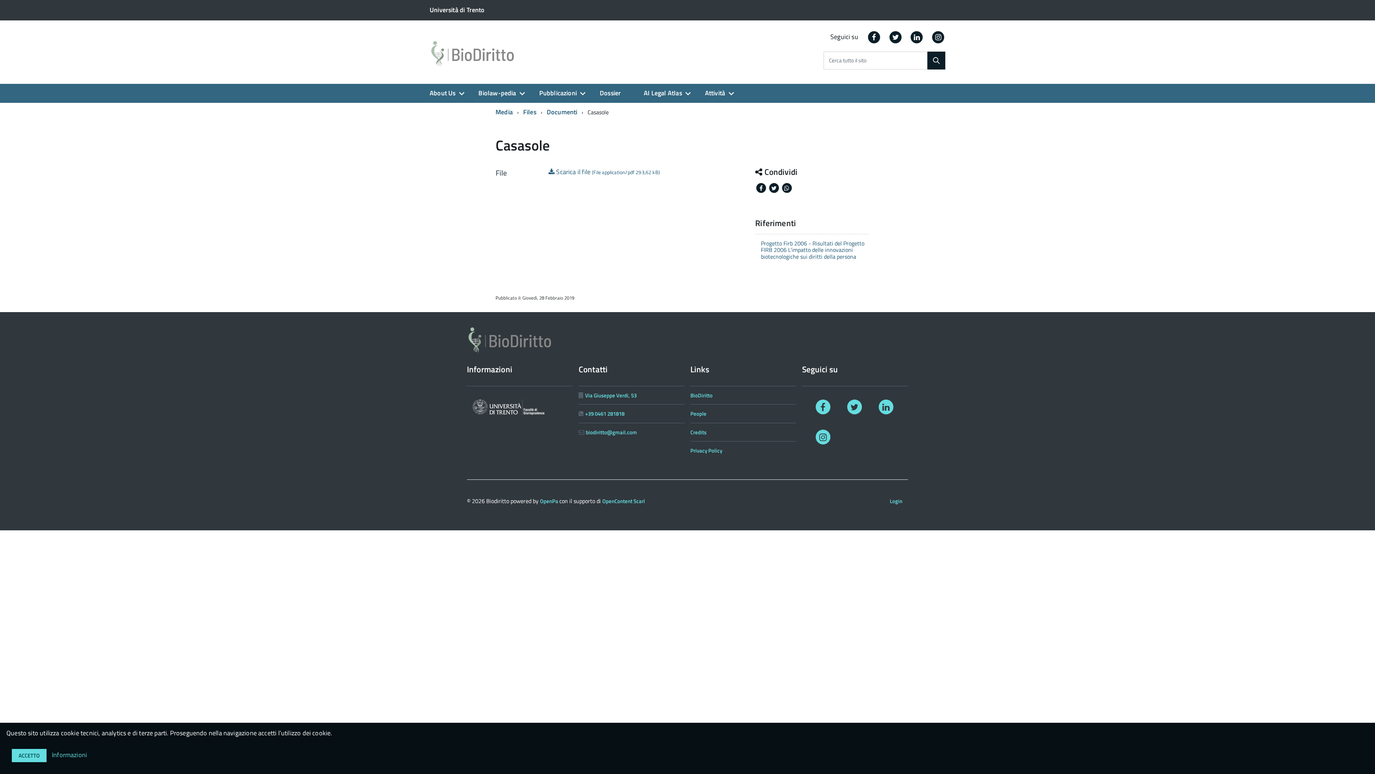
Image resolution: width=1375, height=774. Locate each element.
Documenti (562, 112)
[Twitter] (895, 37)
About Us (442, 93)
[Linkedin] (917, 37)
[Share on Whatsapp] (786, 187)
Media (504, 112)
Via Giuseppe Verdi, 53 (611, 395)
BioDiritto (701, 395)
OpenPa (549, 501)
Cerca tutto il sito (848, 61)
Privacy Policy (706, 450)
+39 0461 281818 (604, 414)
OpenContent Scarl (623, 501)
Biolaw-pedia (497, 93)
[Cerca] (936, 61)
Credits (698, 432)
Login (896, 501)
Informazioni (69, 755)
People (698, 414)
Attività (715, 93)
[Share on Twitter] (774, 187)
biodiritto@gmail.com (611, 432)
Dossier (610, 93)
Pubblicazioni (558, 93)
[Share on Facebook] (761, 187)
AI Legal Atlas (663, 93)
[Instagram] (938, 37)
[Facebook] (874, 37)
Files (529, 112)
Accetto (29, 755)
